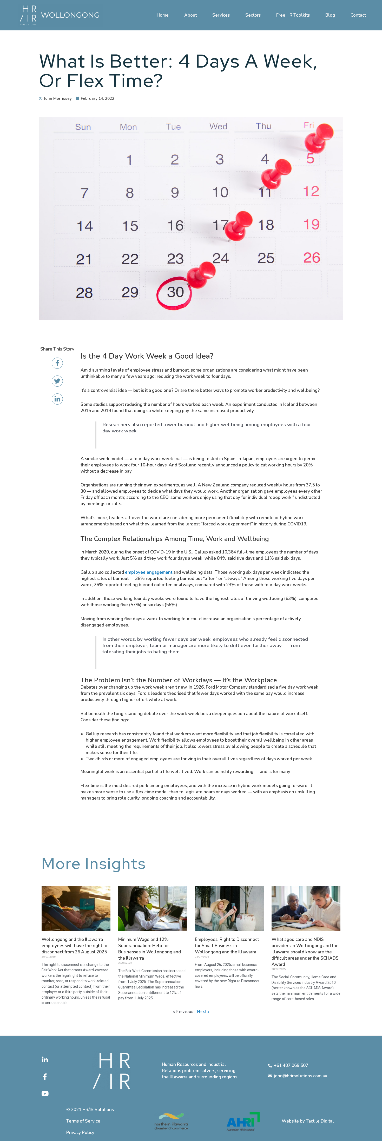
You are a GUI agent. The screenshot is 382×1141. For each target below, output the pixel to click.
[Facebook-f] (57, 363)
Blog (330, 15)
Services (221, 15)
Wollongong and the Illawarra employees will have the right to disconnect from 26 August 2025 (74, 945)
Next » (203, 1011)
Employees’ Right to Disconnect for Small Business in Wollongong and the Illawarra (227, 945)
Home (163, 15)
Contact (358, 15)
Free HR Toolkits (293, 15)
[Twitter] (57, 381)
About (190, 15)
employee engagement (148, 572)
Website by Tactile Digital (308, 1121)
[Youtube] (44, 1093)
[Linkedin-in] (57, 399)
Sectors (253, 15)
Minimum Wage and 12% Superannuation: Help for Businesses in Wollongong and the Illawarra (149, 948)
